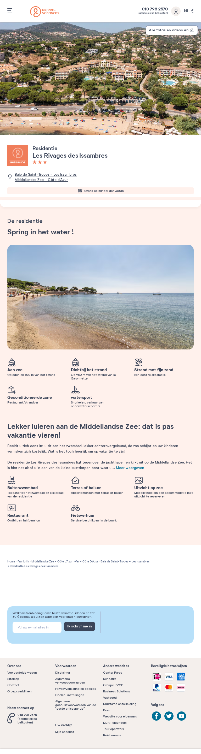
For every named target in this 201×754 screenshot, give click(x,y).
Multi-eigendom (115, 723)
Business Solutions (116, 691)
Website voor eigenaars (120, 716)
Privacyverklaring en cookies (75, 689)
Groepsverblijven (19, 691)
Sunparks (109, 679)
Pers (106, 710)
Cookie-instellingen (69, 695)
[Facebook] (156, 716)
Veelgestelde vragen (22, 672)
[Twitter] (169, 716)
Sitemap (13, 679)
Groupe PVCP (113, 685)
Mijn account (64, 732)
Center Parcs (112, 672)
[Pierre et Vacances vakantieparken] (44, 11)
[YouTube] (181, 716)
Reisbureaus (112, 735)
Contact (13, 685)
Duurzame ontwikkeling (119, 704)
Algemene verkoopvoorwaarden (70, 680)
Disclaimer (62, 672)
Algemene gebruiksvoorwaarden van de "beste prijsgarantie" (75, 704)
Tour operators (113, 729)
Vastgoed (110, 697)
